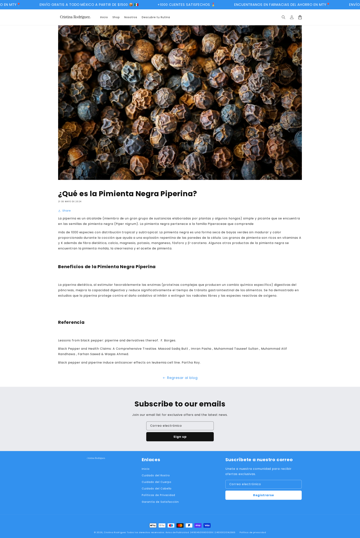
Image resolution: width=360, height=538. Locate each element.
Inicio (146, 469)
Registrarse (263, 495)
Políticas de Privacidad (158, 495)
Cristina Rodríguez (115, 532)
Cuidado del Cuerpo (156, 482)
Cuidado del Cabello (157, 488)
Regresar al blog (182, 377)
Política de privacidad (253, 532)
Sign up (180, 437)
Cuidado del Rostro (156, 475)
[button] (283, 17)
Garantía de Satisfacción (160, 502)
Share (66, 211)
